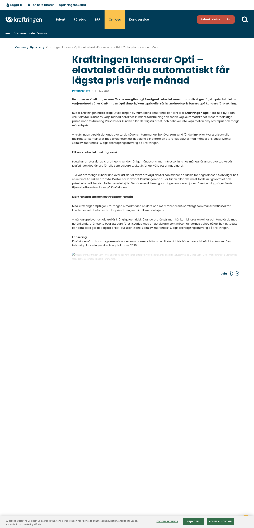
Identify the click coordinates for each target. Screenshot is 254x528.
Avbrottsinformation (216, 19)
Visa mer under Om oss (31, 33)
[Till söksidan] (245, 19)
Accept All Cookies (220, 521)
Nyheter (36, 47)
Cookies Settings (167, 521)
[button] (8, 33)
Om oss (20, 47)
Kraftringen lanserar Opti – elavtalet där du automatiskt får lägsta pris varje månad (102, 47)
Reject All (193, 521)
